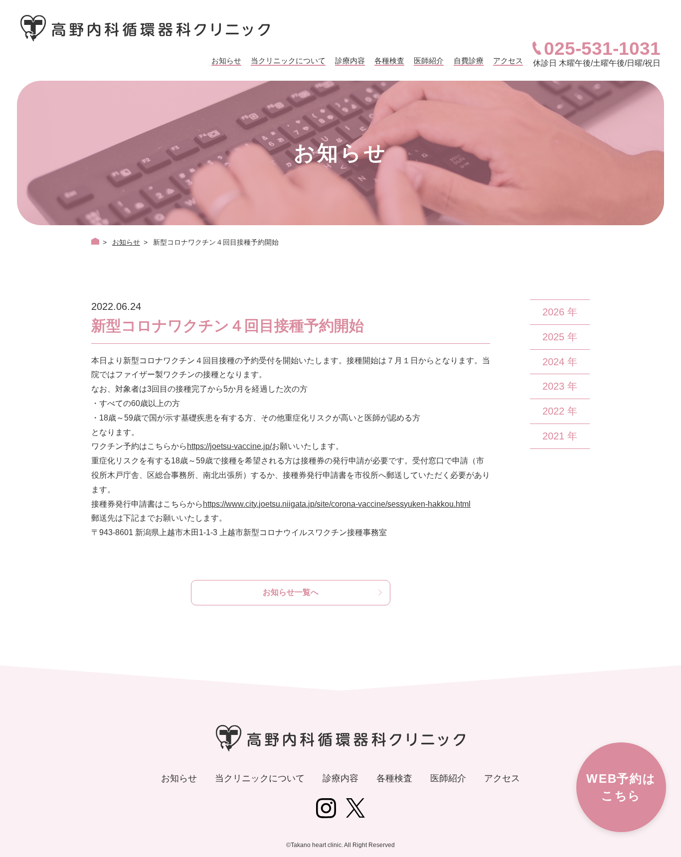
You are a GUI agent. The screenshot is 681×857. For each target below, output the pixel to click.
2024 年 (559, 361)
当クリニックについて (288, 60)
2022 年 (559, 411)
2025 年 (559, 336)
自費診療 (469, 60)
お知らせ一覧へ (291, 592)
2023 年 (559, 386)
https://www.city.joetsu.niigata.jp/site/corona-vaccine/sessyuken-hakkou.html (337, 504)
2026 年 (559, 311)
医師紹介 (429, 60)
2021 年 (559, 435)
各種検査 (389, 60)
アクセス (508, 60)
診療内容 (350, 60)
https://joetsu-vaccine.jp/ (229, 446)
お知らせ (226, 60)
